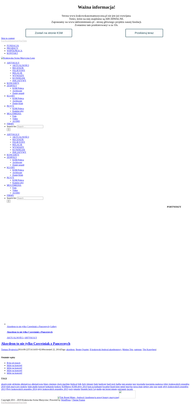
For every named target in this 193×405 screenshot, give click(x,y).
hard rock (111, 384)
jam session (127, 384)
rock (71, 389)
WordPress (66, 400)
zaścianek (122, 389)
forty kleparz (87, 384)
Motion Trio (127, 349)
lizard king (115, 386)
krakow (57, 386)
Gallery (53, 326)
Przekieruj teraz (144, 32)
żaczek (130, 389)
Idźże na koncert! (14, 365)
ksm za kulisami (95, 386)
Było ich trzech (13, 363)
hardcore (102, 384)
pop (155, 386)
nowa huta (138, 386)
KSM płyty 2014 (79, 386)
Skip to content (8, 38)
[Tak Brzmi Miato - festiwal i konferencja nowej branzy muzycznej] (88, 397)
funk (96, 384)
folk (79, 384)
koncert (41, 386)
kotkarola (49, 386)
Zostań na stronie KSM (49, 32)
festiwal (73, 384)
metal (122, 386)
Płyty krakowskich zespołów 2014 (21, 389)
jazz (134, 384)
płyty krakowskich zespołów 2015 (53, 389)
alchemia (16, 384)
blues (46, 384)
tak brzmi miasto (109, 389)
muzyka (129, 386)
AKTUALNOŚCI (15, 337)
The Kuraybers (149, 349)
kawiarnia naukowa (154, 384)
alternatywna (37, 384)
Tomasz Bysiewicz (9, 349)
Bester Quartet (82, 349)
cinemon (52, 384)
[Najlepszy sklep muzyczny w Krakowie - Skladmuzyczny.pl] (127, 397)
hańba (118, 384)
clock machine (63, 384)
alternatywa (26, 384)
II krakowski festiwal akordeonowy (105, 349)
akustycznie (6, 384)
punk (160, 386)
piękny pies (148, 386)
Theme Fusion (78, 400)
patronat (137, 349)
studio (99, 389)
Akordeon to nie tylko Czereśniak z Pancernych (28, 326)
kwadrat (106, 386)
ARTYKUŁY (30, 337)
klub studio (33, 386)
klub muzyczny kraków (16, 386)
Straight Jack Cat (88, 389)
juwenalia (141, 384)
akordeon (70, 349)
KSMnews (66, 386)
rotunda (76, 389)
